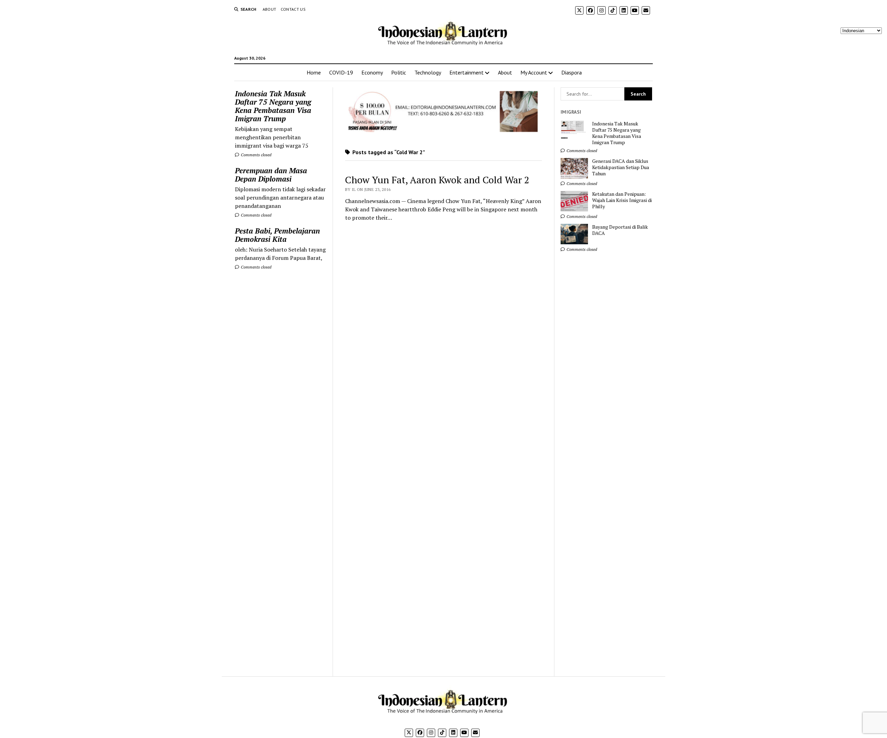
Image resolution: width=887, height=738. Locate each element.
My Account (533, 72)
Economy (372, 72)
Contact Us (293, 9)
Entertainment (466, 72)
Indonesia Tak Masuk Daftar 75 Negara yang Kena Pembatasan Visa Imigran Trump (273, 106)
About (269, 9)
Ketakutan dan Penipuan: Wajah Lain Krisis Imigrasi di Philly (622, 200)
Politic (398, 72)
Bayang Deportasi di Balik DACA (620, 230)
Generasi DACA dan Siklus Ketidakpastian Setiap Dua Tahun (620, 167)
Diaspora (571, 72)
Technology (427, 72)
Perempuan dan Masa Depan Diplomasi (271, 174)
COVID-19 (341, 72)
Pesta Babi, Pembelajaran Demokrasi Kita (277, 235)
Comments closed (255, 154)
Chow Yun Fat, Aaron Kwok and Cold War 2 (437, 179)
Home (314, 72)
